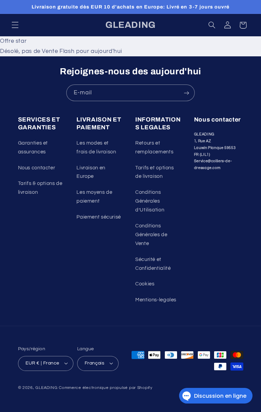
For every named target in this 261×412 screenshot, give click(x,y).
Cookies (144, 283)
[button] (15, 25)
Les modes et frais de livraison (96, 147)
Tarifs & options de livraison (40, 188)
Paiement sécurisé (98, 217)
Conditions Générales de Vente (151, 234)
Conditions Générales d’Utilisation (149, 201)
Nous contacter (36, 167)
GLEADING (46, 388)
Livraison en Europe (90, 172)
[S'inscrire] (186, 93)
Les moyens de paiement (94, 197)
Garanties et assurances (33, 147)
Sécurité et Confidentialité (153, 264)
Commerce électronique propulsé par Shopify (106, 388)
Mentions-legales (155, 299)
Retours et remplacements (154, 147)
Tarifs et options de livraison (154, 172)
